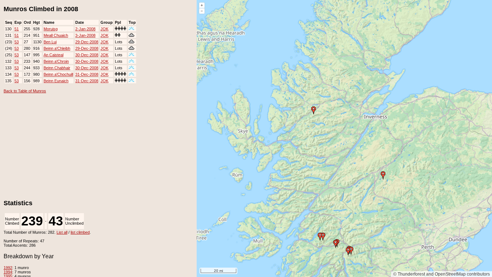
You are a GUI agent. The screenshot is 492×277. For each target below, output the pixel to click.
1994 (8, 272)
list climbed (80, 232)
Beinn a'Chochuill (58, 74)
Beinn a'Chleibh (57, 48)
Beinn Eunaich (56, 81)
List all (62, 232)
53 (16, 42)
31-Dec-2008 (86, 74)
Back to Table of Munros (25, 91)
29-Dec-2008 (86, 42)
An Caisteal (53, 55)
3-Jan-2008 (85, 35)
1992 (8, 267)
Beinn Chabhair (57, 68)
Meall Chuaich (56, 35)
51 (16, 29)
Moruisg (51, 29)
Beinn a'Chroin (56, 61)
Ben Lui (50, 42)
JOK (104, 29)
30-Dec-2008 (86, 55)
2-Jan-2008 (85, 29)
